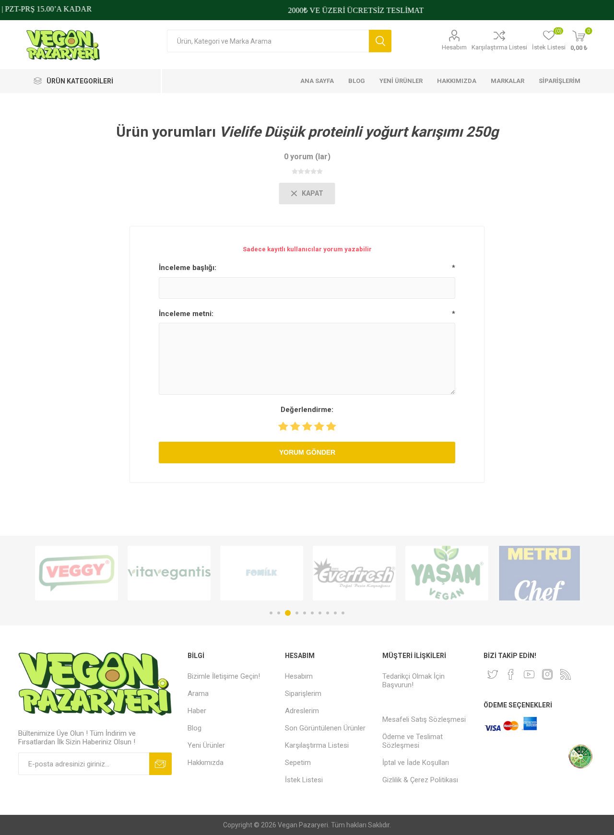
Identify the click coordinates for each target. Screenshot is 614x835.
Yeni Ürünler (206, 745)
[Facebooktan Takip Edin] (511, 674)
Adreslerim (302, 710)
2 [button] (278, 613)
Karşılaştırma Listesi (499, 47)
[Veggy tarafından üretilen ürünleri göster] (76, 573)
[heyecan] (492, 674)
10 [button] (343, 613)
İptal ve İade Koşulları (415, 762)
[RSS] (565, 674)
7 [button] (320, 613)
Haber (197, 710)
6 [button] (312, 613)
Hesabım (454, 47)
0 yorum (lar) (307, 156)
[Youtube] (529, 674)
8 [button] (327, 613)
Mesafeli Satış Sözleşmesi (424, 719)
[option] (76, 573)
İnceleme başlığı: (187, 267)
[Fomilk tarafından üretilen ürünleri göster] (261, 573)
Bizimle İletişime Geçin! (224, 676)
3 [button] (288, 613)
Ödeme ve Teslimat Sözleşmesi (412, 741)
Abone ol (160, 764)
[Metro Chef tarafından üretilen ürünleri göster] (539, 573)
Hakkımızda (206, 762)
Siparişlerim (303, 693)
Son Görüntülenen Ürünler (325, 728)
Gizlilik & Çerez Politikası (420, 780)
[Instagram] (547, 674)
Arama (380, 41)
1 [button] (271, 613)
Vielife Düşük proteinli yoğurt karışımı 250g (358, 131)
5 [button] (304, 613)
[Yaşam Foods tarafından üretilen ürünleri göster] (446, 573)
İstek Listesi (304, 780)
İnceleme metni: (186, 313)
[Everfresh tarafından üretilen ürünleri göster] (354, 573)
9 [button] (335, 613)
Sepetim (298, 762)
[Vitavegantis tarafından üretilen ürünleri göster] (169, 573)
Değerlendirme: (307, 409)
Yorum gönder (307, 452)
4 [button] (296, 613)
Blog (194, 728)
